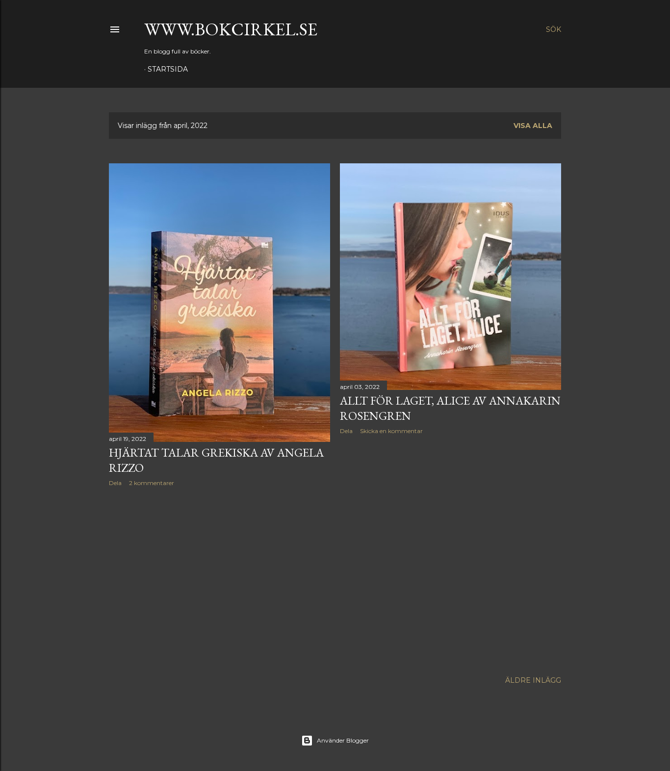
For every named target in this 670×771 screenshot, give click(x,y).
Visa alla (533, 125)
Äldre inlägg (533, 680)
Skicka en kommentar (391, 431)
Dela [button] (115, 483)
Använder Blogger (343, 740)
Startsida (168, 69)
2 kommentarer (151, 483)
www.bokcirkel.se (230, 29)
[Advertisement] (219, 579)
